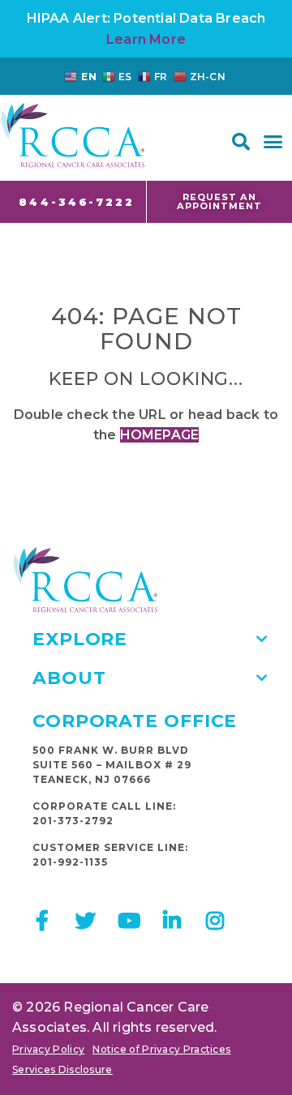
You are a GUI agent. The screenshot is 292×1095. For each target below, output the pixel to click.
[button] (241, 142)
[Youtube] (128, 920)
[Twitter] (85, 920)
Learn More (146, 39)
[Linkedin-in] (172, 920)
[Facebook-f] (42, 920)
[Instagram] (215, 920)
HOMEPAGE (160, 435)
